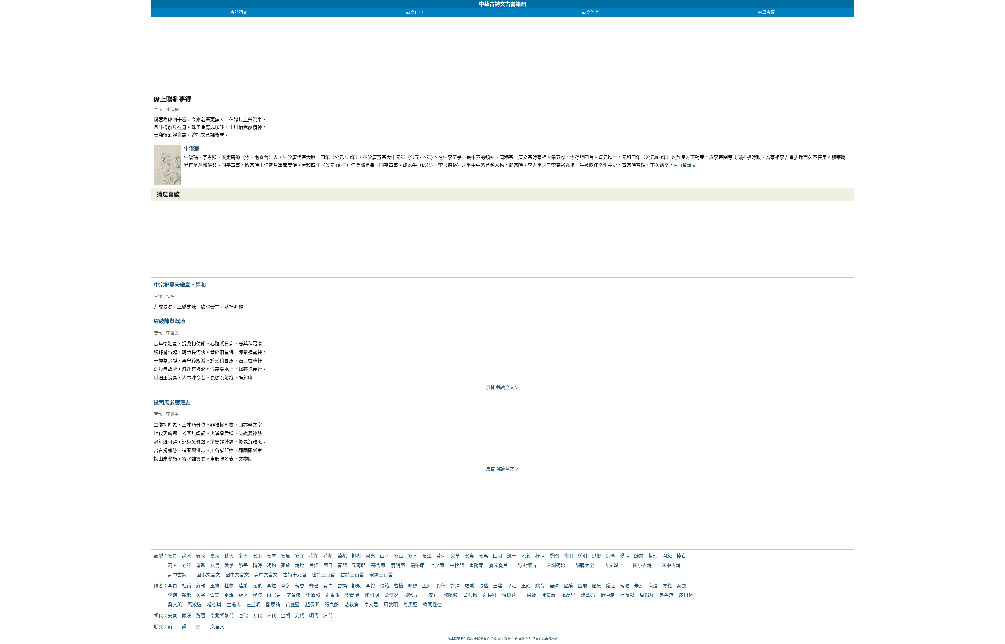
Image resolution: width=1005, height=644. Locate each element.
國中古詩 (671, 565)
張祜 (483, 586)
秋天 (229, 556)
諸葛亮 (588, 595)
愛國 (554, 556)
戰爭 (229, 565)
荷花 (328, 556)
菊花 (342, 556)
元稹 (257, 586)
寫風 (285, 556)
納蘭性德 (432, 604)
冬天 (243, 556)
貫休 (441, 586)
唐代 (158, 109)
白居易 (274, 595)
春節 (342, 565)
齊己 (314, 586)
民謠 (314, 565)
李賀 (370, 586)
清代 (328, 615)
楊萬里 (568, 595)
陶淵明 (372, 595)
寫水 (412, 556)
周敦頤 (391, 604)
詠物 (186, 556)
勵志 (639, 556)
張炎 (243, 595)
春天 (200, 556)
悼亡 (681, 556)
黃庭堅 (293, 604)
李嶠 (172, 595)
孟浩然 (391, 595)
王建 (497, 586)
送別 (582, 556)
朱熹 (639, 586)
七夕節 (437, 565)
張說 (229, 595)
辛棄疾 (293, 595)
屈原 (596, 586)
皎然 (412, 586)
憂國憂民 (498, 565)
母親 (200, 565)
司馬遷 (410, 604)
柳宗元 (411, 595)
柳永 (356, 586)
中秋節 (457, 565)
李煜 (271, 586)
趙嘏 (186, 595)
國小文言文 (208, 575)
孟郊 (427, 586)
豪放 (285, 565)
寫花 (299, 556)
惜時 (257, 565)
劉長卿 (490, 595)
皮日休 (686, 595)
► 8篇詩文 (685, 165)
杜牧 (229, 586)
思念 (610, 556)
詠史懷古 (527, 565)
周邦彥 (647, 595)
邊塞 (511, 556)
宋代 (271, 615)
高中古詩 (177, 575)
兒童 (455, 556)
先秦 (172, 615)
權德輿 (214, 604)
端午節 (417, 565)
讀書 (243, 565)
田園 (497, 556)
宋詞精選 (555, 565)
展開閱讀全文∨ (502, 387)
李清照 (313, 595)
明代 (314, 615)
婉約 (271, 565)
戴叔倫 (351, 604)
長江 (427, 556)
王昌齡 (529, 595)
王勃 (526, 586)
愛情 (624, 556)
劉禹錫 (333, 595)
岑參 (285, 586)
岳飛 (582, 586)
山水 (384, 556)
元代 (299, 615)
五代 (257, 615)
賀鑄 (215, 595)
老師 (186, 565)
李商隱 (352, 595)
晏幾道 (666, 595)
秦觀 (681, 586)
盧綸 (568, 586)
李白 (172, 586)
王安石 (431, 595)
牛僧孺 (172, 109)
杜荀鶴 (627, 595)
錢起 (610, 586)
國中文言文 (237, 575)
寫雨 (257, 556)
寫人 (172, 565)
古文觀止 (613, 565)
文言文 (217, 626)
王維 (215, 586)
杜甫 (186, 586)
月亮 (370, 556)
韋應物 (470, 595)
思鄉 (596, 556)
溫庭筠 (509, 595)
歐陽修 (450, 595)
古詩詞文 (238, 12)
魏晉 (200, 615)
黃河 (441, 556)
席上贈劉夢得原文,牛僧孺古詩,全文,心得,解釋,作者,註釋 (486, 638)
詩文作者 (590, 12)
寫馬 (483, 556)
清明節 (398, 565)
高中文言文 (266, 575)
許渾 (455, 586)
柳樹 (356, 556)
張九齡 (332, 604)
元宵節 (358, 565)
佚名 (170, 296)
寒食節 (378, 565)
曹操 (342, 586)
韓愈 (299, 586)
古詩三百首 (352, 575)
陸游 (243, 586)
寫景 (172, 556)
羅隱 (469, 586)
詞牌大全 (584, 565)
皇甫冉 (234, 604)
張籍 (384, 586)
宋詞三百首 (381, 575)
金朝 (285, 615)
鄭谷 (200, 595)
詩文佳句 (414, 12)
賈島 (328, 586)
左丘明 (253, 604)
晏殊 (554, 586)
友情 (215, 565)
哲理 (653, 556)
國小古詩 (642, 565)
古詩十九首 (294, 575)
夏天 (215, 556)
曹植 (398, 586)
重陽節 (476, 565)
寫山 (398, 556)
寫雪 (271, 556)
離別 (568, 556)
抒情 (540, 556)
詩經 (299, 565)
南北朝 (217, 615)
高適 (653, 586)
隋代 (229, 615)
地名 (526, 556)
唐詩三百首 (323, 575)
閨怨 (667, 556)
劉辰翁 (273, 604)
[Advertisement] (308, 53)
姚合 (540, 586)
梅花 (314, 556)
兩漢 (186, 615)
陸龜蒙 (548, 595)
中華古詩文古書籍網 (502, 4)
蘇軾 (200, 586)
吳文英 (175, 604)
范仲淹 (607, 595)
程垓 (257, 595)
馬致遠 (194, 604)
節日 (328, 565)
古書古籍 (766, 12)
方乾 (667, 586)
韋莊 (511, 586)
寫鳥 (469, 556)
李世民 (172, 333)
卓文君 (371, 604)
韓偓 (624, 586)
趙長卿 (312, 604)
